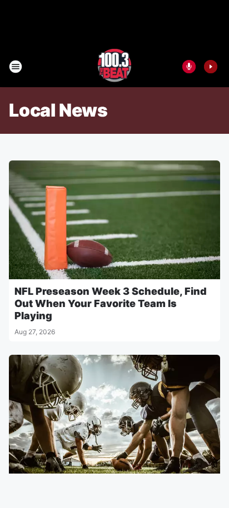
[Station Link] (114, 66)
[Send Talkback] (189, 66)
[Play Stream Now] (210, 66)
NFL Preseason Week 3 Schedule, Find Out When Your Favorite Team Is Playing (110, 303)
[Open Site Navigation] (15, 66)
